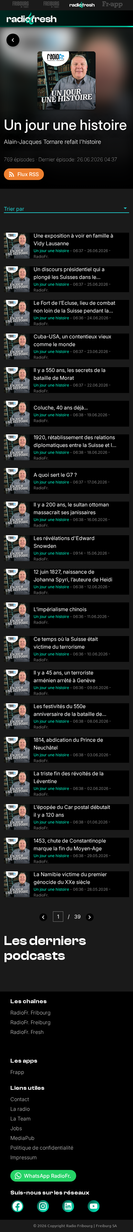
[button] (66, 208)
